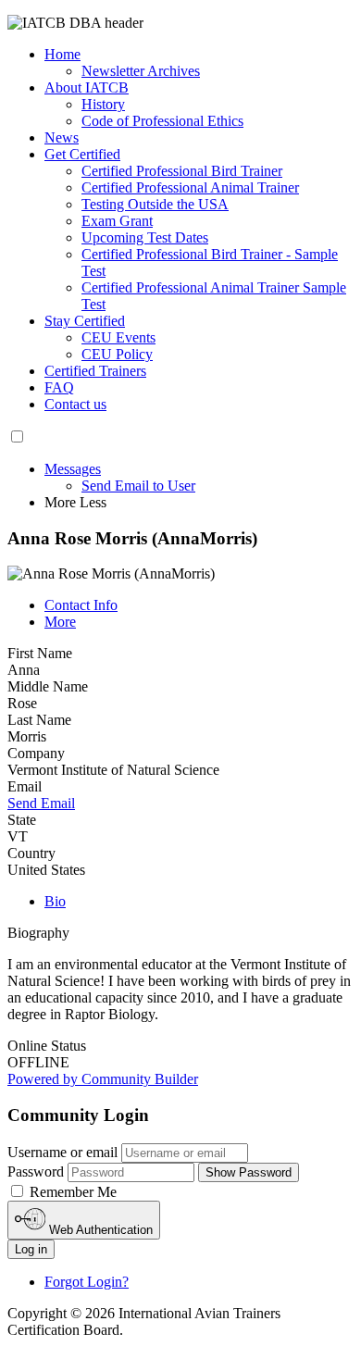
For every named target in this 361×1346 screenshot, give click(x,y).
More (60, 621)
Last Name (39, 720)
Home (62, 54)
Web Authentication (99, 1230)
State (21, 820)
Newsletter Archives (140, 71)
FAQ (59, 387)
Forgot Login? (86, 1282)
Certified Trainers (95, 371)
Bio (55, 901)
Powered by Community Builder (102, 1079)
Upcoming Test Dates (144, 237)
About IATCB (86, 87)
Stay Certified (84, 321)
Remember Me (71, 1192)
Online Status (46, 1045)
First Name (39, 653)
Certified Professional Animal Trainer (190, 187)
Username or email (62, 1152)
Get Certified (82, 154)
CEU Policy (117, 354)
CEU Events (118, 337)
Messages (72, 469)
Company (36, 753)
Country (31, 853)
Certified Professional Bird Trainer (181, 171)
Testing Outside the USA (155, 204)
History (103, 104)
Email (24, 786)
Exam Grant (117, 221)
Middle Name (47, 686)
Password (35, 1171)
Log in (31, 1249)
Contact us (75, 404)
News (61, 137)
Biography (38, 933)
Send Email (41, 803)
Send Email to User (138, 485)
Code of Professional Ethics (162, 121)
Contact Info (81, 605)
